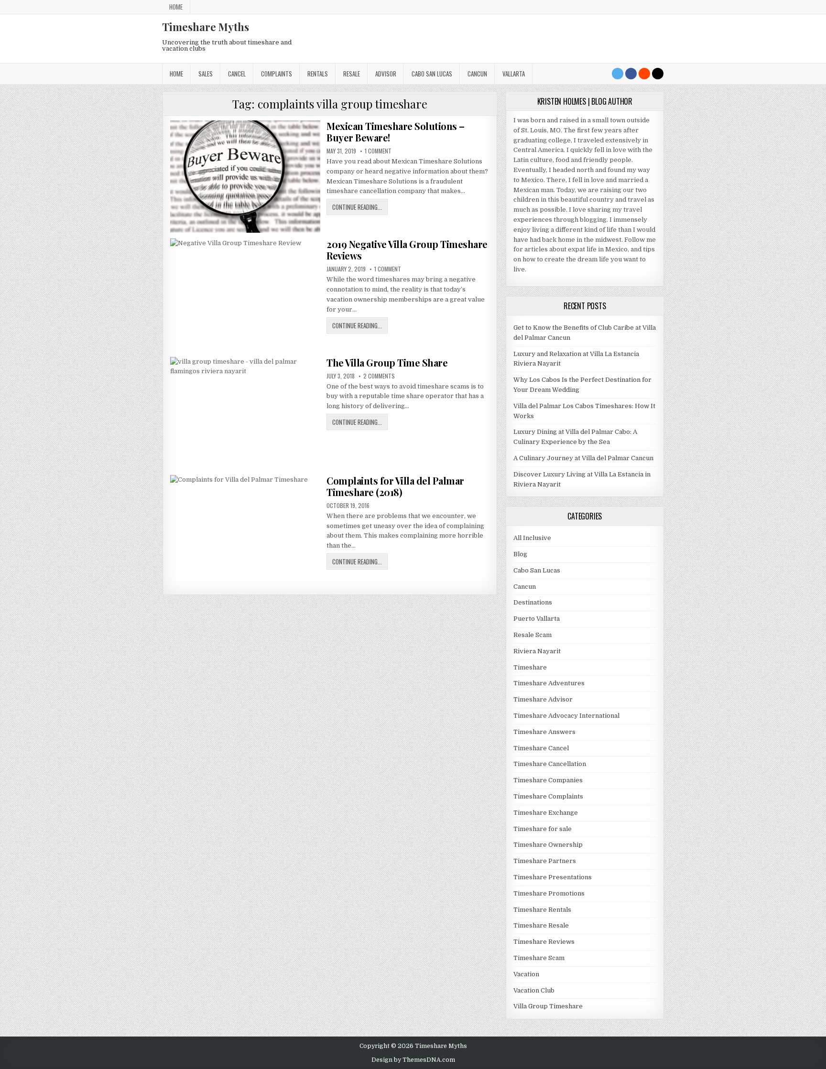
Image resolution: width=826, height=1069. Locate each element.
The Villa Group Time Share (386, 362)
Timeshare (530, 667)
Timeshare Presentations (552, 877)
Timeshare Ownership (548, 844)
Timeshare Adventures (549, 683)
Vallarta (513, 73)
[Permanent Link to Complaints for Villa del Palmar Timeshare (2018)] (245, 531)
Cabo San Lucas (432, 73)
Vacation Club (533, 990)
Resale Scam (532, 634)
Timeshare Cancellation (549, 763)
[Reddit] (644, 73)
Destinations (532, 602)
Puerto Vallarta (536, 618)
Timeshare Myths (205, 27)
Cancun (477, 73)
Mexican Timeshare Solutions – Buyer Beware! (395, 131)
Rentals (317, 73)
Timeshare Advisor (543, 699)
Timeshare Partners (544, 860)
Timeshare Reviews (544, 941)
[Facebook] (631, 73)
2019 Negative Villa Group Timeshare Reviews (407, 250)
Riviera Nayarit (537, 651)
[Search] (657, 73)
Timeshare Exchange (545, 812)
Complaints (276, 73)
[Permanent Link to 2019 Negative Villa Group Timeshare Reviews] (245, 294)
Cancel (237, 73)
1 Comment (378, 151)
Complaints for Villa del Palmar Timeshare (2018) (395, 486)
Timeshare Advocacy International (566, 715)
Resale (351, 73)
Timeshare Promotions (549, 893)
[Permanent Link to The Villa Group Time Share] (245, 413)
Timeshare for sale (542, 828)
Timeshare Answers (544, 731)
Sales (205, 73)
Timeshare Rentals (542, 909)
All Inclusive (532, 537)
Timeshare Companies (548, 780)
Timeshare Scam (539, 957)
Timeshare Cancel (541, 748)
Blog (520, 554)
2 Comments (379, 376)
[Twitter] (617, 73)
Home (176, 6)
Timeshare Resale (541, 925)
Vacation (526, 974)
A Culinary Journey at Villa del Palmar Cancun (583, 458)
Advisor (385, 73)
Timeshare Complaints (548, 796)
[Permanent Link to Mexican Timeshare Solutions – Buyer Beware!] (245, 176)
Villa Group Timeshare (548, 1006)
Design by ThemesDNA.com (413, 1060)
